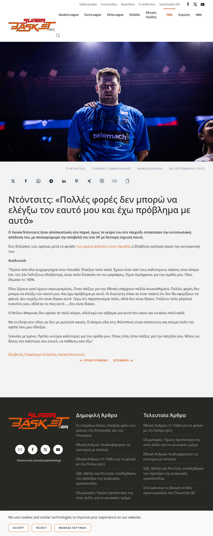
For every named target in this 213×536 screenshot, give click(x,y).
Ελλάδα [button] (134, 15)
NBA (199, 15)
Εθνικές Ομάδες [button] (151, 15)
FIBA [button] (169, 15)
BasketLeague (69, 15)
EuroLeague (92, 15)
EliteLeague (115, 15)
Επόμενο (121, 360)
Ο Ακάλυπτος (147, 4)
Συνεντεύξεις (109, 4)
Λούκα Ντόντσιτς (71, 354)
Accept (18, 527)
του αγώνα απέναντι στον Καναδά (103, 246)
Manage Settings (72, 527)
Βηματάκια (128, 4)
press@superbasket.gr (47, 460)
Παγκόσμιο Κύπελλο (40, 354)
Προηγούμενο (96, 360)
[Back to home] (32, 25)
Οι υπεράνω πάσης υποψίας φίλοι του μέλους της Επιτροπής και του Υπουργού (106, 430)
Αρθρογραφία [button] (88, 4)
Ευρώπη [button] (184, 15)
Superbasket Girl (169, 4)
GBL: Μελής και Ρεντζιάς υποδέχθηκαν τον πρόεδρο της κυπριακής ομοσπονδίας (106, 478)
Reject (41, 527)
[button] (58, 35)
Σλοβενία (15, 354)
